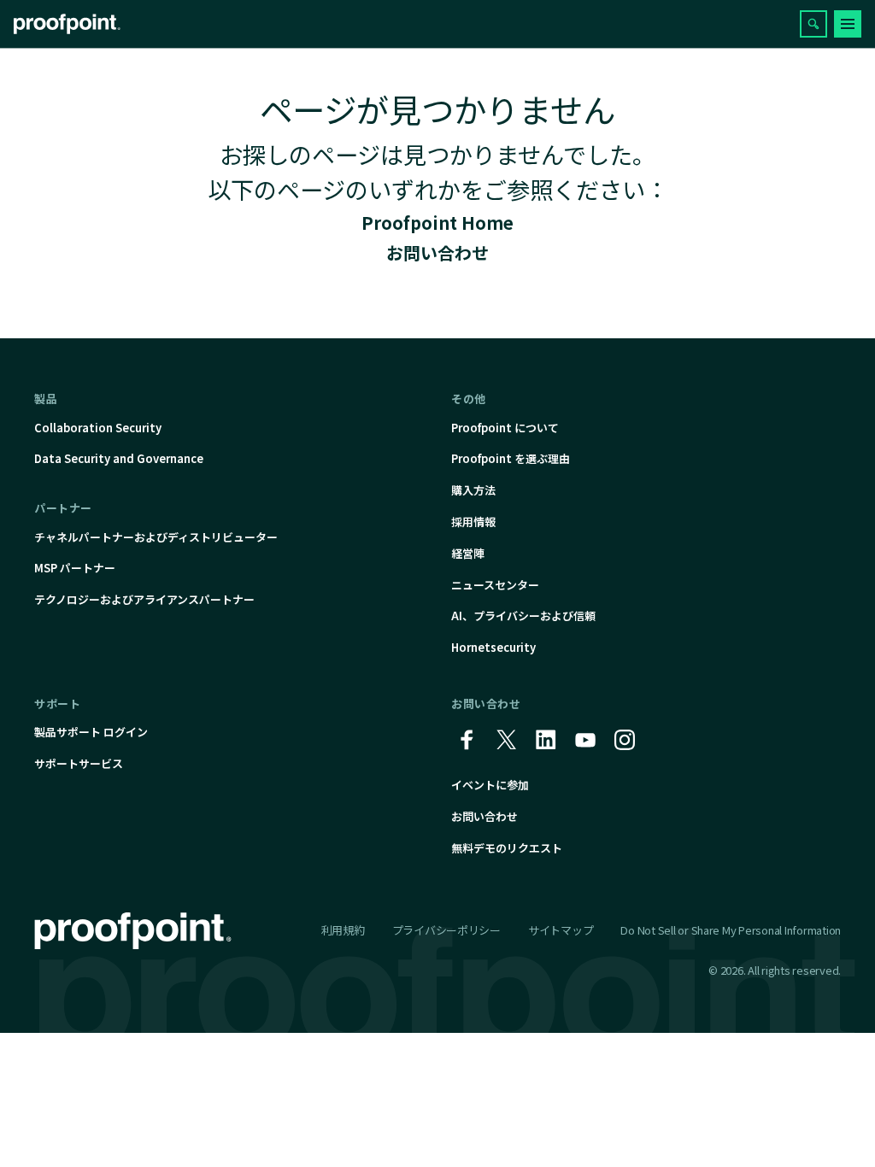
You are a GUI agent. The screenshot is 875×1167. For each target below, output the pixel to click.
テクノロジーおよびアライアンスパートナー (144, 599)
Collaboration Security (97, 427)
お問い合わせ (437, 252)
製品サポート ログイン (91, 732)
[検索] (813, 24)
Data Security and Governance (118, 458)
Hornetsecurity (493, 647)
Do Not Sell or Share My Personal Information (730, 931)
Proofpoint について (505, 427)
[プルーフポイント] (67, 24)
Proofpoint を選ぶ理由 (510, 458)
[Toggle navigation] (847, 24)
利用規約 (343, 930)
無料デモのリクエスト (506, 848)
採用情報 (473, 521)
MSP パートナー (74, 568)
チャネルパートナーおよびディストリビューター (156, 537)
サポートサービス (78, 763)
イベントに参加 (490, 785)
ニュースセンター (495, 585)
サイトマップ (560, 930)
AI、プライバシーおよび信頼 (523, 615)
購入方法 (473, 490)
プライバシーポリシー (446, 930)
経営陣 (467, 553)
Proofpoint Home (437, 222)
